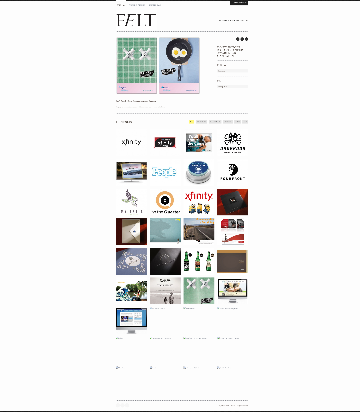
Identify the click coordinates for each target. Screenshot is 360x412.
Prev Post (237, 39)
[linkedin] (128, 405)
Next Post (242, 39)
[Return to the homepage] (150, 20)
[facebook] (123, 405)
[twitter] (118, 405)
